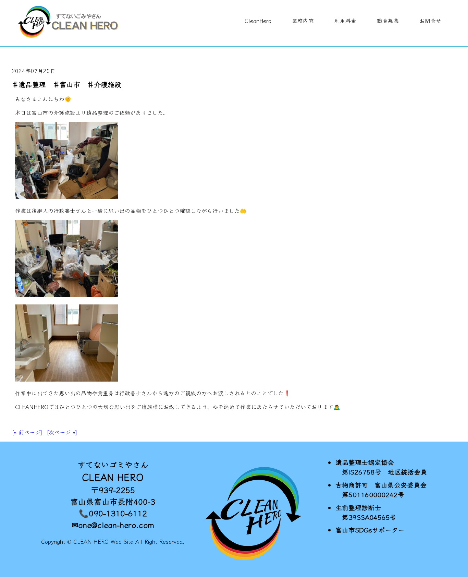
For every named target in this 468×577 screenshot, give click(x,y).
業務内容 (303, 20)
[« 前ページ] (27, 432)
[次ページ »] (62, 432)
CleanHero (258, 20)
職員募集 (388, 20)
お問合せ (430, 20)
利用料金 (345, 20)
